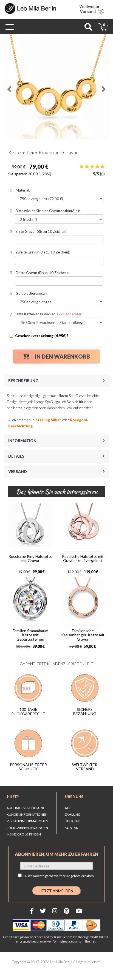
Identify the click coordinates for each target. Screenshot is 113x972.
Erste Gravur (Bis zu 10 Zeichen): (41, 231)
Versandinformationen (27, 821)
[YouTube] (79, 910)
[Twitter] (43, 910)
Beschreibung (23, 380)
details (16, 456)
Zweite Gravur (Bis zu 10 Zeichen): (43, 252)
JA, (58, 876)
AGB (68, 808)
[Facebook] (31, 910)
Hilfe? (13, 796)
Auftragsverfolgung (26, 808)
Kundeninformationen (27, 814)
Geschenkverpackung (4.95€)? (42, 336)
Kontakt (72, 828)
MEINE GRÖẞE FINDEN (24, 834)
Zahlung (72, 814)
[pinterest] (66, 910)
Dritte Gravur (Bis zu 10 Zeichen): (42, 273)
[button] (9, 87)
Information (22, 440)
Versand (17, 471)
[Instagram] (54, 910)
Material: (23, 190)
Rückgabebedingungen (27, 828)
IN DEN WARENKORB (62, 356)
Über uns (74, 796)
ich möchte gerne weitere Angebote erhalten (61, 876)
